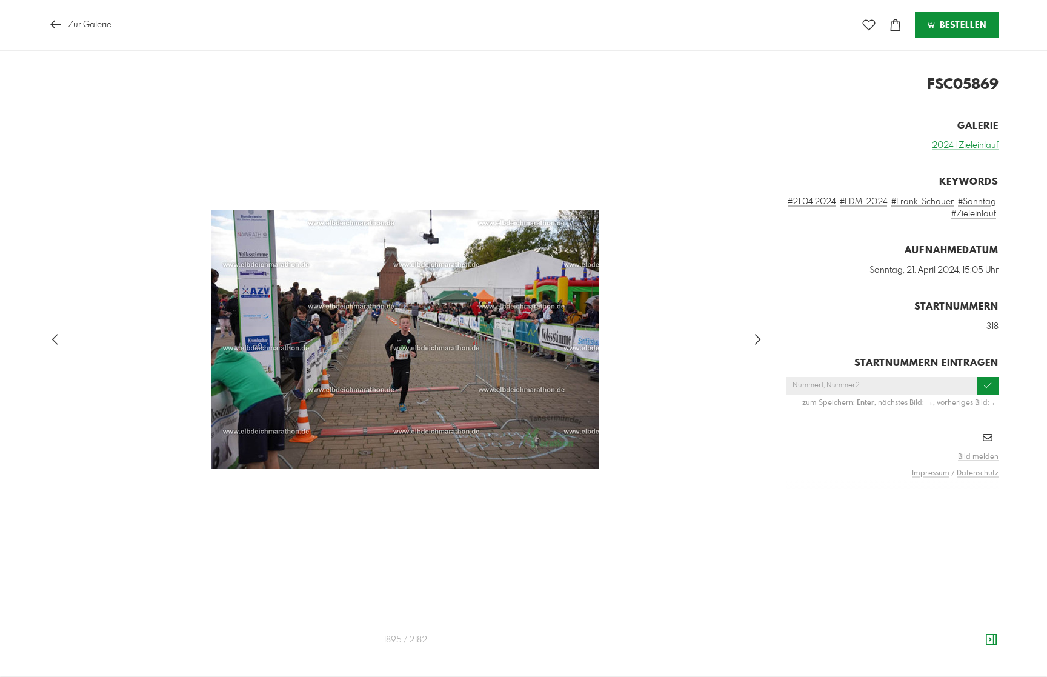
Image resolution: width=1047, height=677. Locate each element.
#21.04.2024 (812, 202)
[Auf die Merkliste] (869, 25)
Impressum (930, 473)
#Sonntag (977, 202)
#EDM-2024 (863, 202)
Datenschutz (978, 473)
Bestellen (961, 25)
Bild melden (978, 457)
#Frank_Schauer (922, 202)
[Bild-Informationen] (991, 640)
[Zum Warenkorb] (895, 25)
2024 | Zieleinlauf (965, 145)
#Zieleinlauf (973, 214)
